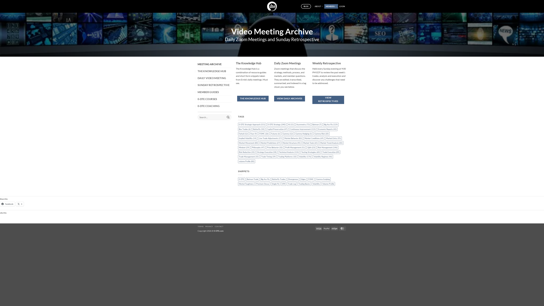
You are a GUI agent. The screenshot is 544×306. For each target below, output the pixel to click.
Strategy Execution (267, 152)
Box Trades (245, 129)
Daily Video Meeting (212, 78)
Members (330, 6)
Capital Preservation (277, 129)
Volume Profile (328, 184)
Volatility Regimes (323, 157)
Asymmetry (303, 124)
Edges (303, 179)
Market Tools (310, 143)
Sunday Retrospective (214, 85)
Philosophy (258, 147)
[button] (342, 6)
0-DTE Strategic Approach (252, 124)
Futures (275, 134)
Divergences (293, 179)
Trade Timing (268, 157)
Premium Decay (262, 184)
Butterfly (258, 129)
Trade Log (292, 184)
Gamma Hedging (304, 134)
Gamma (288, 134)
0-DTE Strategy (277, 124)
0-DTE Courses (207, 99)
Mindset (244, 147)
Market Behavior (293, 138)
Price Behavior (275, 147)
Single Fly (276, 184)
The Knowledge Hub (212, 71)
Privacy (209, 226)
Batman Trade (252, 179)
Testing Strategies (310, 152)
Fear (253, 134)
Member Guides (208, 92)
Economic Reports (327, 129)
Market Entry (333, 138)
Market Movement (248, 143)
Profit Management (295, 147)
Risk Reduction (247, 152)
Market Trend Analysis (331, 143)
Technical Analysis (289, 152)
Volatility (305, 157)
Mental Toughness (246, 184)
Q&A (311, 147)
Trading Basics (304, 184)
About (318, 6)
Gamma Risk (321, 134)
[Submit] (228, 117)
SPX (283, 184)
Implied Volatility (247, 138)
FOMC (264, 134)
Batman (316, 124)
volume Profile (246, 161)
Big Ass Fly (331, 124)
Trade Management (249, 157)
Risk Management (327, 147)
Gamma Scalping (323, 179)
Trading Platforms (287, 157)
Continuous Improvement (303, 129)
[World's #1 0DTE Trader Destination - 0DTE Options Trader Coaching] (272, 6)
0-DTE (241, 179)
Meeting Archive (210, 64)
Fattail (243, 134)
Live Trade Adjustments (270, 138)
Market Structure (292, 143)
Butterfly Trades (278, 179)
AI (291, 124)
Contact (219, 226)
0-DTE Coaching (209, 106)
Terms (201, 226)
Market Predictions (270, 143)
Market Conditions (314, 138)
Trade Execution (330, 152)
